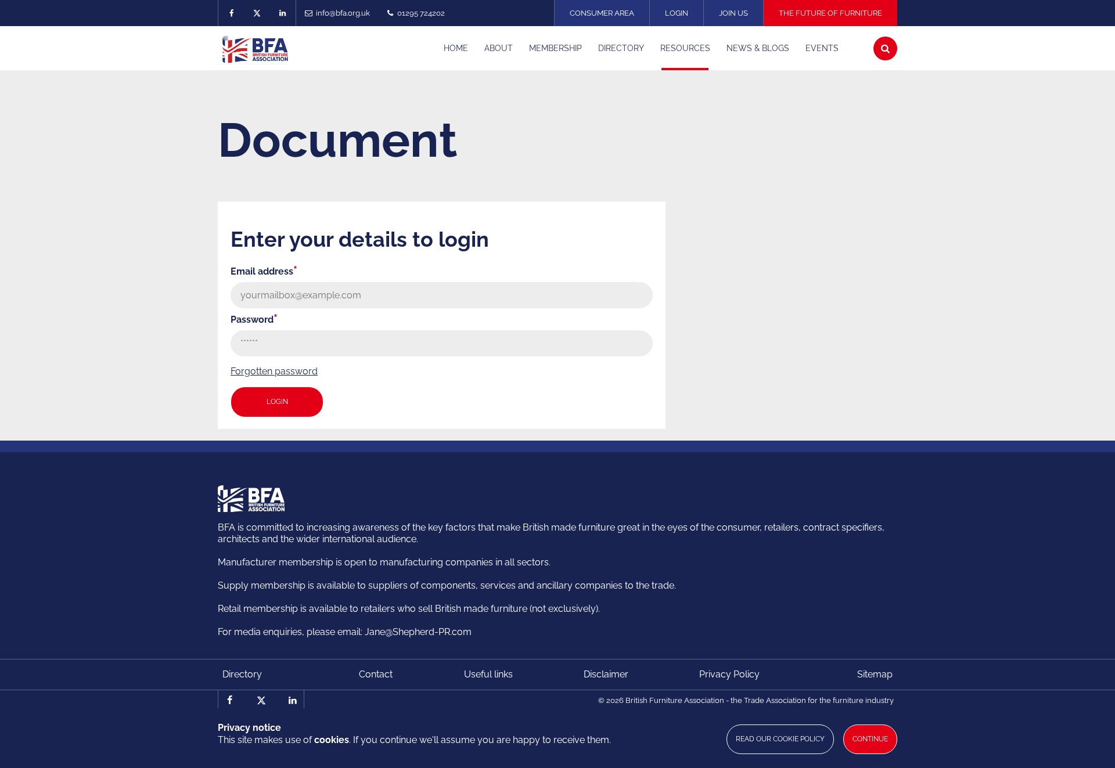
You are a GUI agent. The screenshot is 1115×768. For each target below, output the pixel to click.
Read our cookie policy (780, 739)
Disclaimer (606, 674)
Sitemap (875, 674)
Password (254, 319)
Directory (242, 674)
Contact (376, 674)
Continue (870, 739)
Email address (264, 271)
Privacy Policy (729, 674)
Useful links (488, 674)
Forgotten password (274, 371)
